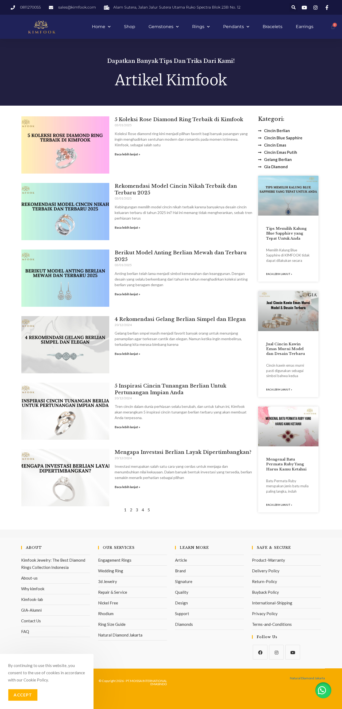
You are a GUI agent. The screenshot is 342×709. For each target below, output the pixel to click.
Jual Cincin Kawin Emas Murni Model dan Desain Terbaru (285, 349)
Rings (198, 26)
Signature (183, 581)
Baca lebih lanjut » (127, 154)
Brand (180, 570)
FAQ (25, 631)
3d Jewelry (107, 581)
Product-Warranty (268, 560)
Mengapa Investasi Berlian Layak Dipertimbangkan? (183, 452)
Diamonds (184, 624)
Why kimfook (32, 588)
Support (182, 613)
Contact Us (31, 620)
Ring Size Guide (112, 624)
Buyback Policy (265, 592)
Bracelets (272, 26)
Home (98, 26)
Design (181, 602)
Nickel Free (108, 602)
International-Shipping (272, 602)
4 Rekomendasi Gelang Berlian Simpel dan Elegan (180, 319)
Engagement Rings (114, 560)
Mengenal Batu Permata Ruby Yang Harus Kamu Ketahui (286, 464)
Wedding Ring (110, 570)
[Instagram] (276, 652)
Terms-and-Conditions (272, 624)
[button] (293, 7)
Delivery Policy (265, 570)
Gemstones (161, 26)
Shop (129, 26)
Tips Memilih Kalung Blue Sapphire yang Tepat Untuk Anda (286, 233)
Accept (23, 694)
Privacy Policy (265, 613)
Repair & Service (112, 592)
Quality (181, 592)
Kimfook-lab (32, 599)
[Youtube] (292, 652)
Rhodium (106, 613)
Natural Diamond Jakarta (120, 635)
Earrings (304, 26)
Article (181, 560)
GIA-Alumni (31, 610)
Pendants (233, 26)
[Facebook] (260, 652)
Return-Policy (264, 581)
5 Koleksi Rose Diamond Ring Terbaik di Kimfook (179, 119)
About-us (29, 578)
